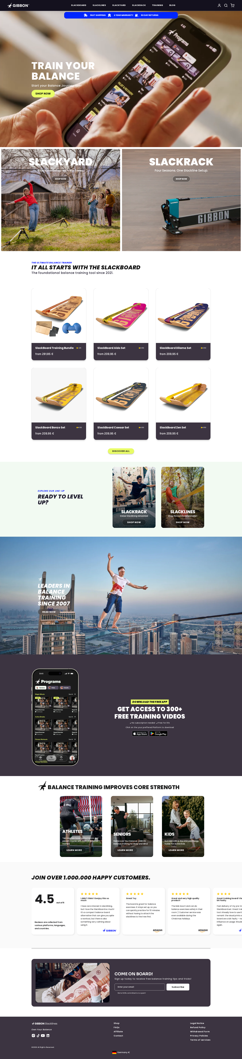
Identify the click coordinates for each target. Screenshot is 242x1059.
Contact (118, 1035)
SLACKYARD (119, 5)
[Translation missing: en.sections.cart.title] (232, 5)
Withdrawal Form (200, 1031)
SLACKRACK (139, 5)
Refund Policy (197, 1027)
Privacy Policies (199, 1035)
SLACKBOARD (78, 5)
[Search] (225, 5)
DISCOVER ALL (121, 451)
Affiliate (118, 1031)
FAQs (116, 1027)
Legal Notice (197, 1023)
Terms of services (200, 1039)
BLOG (172, 5)
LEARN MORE (74, 850)
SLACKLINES (99, 5)
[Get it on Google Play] (158, 733)
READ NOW (49, 611)
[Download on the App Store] (140, 733)
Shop (116, 1023)
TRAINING (157, 5)
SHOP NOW (43, 93)
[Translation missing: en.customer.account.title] (219, 5)
